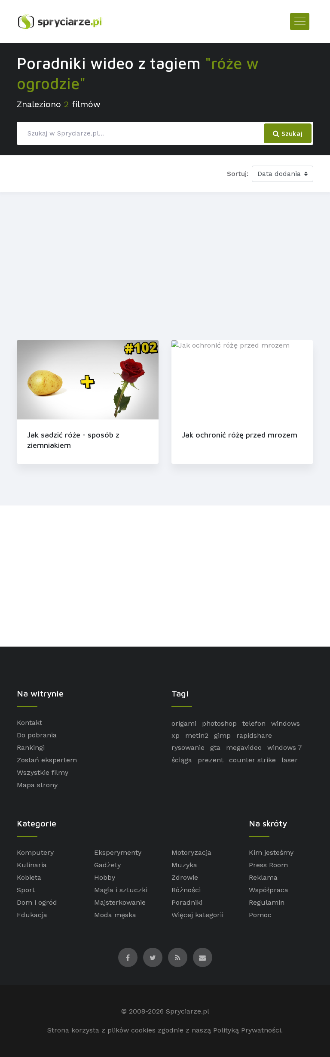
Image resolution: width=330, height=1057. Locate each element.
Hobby (104, 877)
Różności (186, 890)
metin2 (196, 735)
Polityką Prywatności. (248, 1030)
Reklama (263, 877)
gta (215, 747)
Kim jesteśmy (271, 852)
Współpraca (268, 890)
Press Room (268, 865)
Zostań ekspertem (47, 760)
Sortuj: (237, 173)
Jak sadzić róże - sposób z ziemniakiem (73, 439)
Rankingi (31, 747)
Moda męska (115, 915)
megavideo (244, 747)
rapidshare (254, 735)
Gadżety (107, 865)
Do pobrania (37, 735)
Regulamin (266, 902)
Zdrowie (184, 877)
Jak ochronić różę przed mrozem (239, 434)
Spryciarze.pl (187, 1011)
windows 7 (284, 747)
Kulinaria (32, 865)
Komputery (35, 852)
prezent (210, 760)
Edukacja (32, 915)
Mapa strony (37, 785)
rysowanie (188, 747)
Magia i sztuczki (120, 890)
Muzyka (184, 865)
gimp (222, 735)
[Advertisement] (165, 264)
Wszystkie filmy (42, 772)
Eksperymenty (117, 852)
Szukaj (290, 133)
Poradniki (186, 902)
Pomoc (260, 915)
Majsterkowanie (120, 902)
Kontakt (29, 722)
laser (289, 760)
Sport (26, 890)
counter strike (252, 760)
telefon (254, 723)
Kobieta (29, 877)
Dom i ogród (37, 902)
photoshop (219, 723)
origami (183, 723)
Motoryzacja (191, 852)
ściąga (181, 760)
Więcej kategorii (197, 915)
